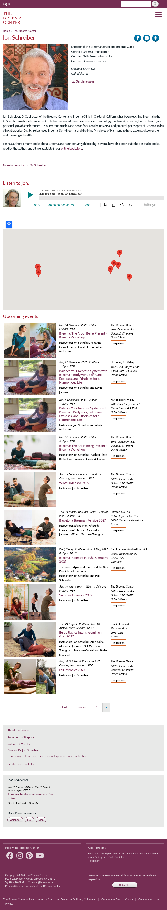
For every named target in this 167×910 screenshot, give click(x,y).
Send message (85, 81)
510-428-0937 (16, 882)
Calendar (15, 820)
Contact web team (148, 899)
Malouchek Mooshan (19, 744)
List (29, 820)
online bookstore (71, 148)
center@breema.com (42, 882)
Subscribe (124, 885)
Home (6, 31)
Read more (94, 860)
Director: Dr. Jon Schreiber (22, 750)
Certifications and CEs (20, 764)
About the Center (18, 730)
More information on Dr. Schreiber (25, 165)
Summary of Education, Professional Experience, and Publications (49, 756)
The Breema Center (12, 18)
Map (41, 820)
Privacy (9, 904)
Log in (6, 4)
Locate (9, 224)
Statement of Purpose (20, 737)
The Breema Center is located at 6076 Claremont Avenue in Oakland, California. (49, 899)
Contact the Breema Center (117, 899)
